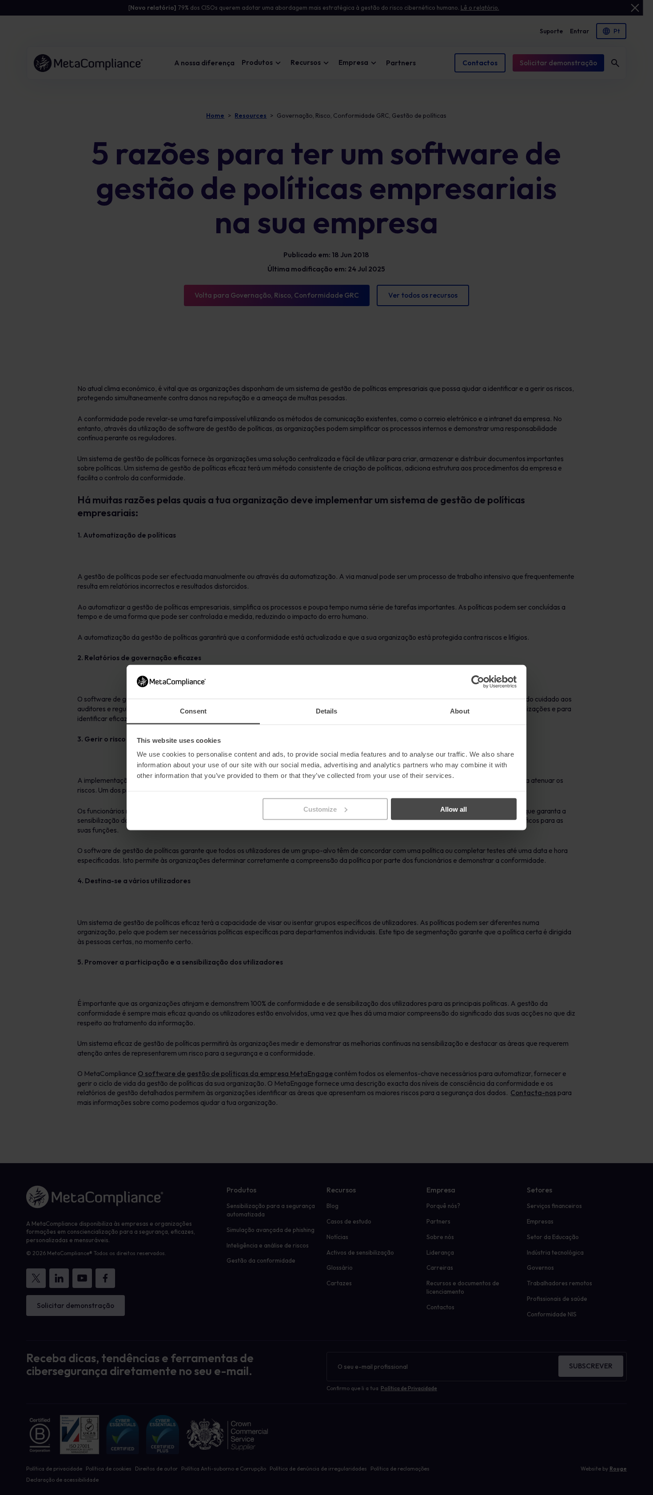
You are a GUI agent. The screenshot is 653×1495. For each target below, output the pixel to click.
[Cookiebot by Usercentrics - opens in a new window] (478, 681)
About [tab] (460, 711)
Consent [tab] (193, 711)
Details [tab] (327, 711)
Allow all (453, 809)
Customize (320, 809)
